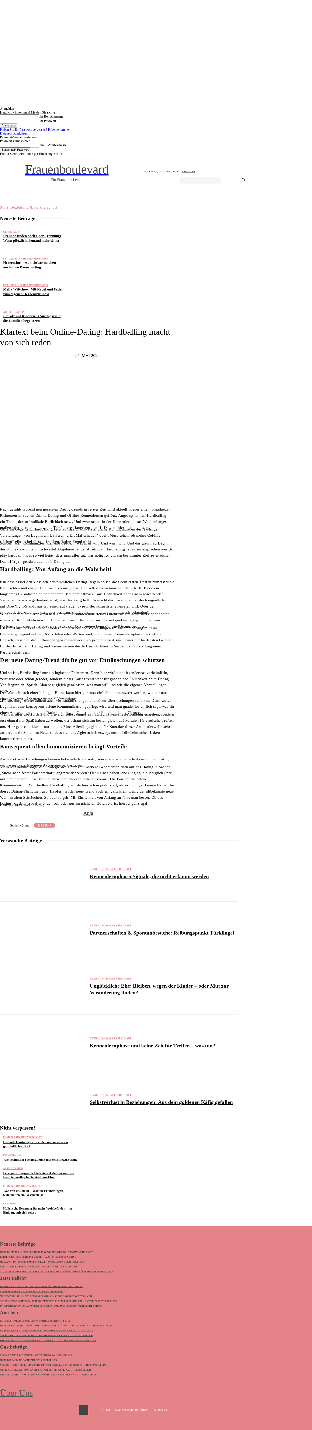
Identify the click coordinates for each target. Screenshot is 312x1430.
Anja (88, 813)
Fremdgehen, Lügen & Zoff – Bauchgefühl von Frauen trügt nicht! (41, 1286)
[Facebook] (71, 493)
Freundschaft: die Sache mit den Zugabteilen (28, 1360)
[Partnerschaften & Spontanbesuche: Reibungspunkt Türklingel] (43, 930)
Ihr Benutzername (51, 116)
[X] (84, 493)
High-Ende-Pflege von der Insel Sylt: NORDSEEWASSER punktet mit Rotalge (46, 1330)
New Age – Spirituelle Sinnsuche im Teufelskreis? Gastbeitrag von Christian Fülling (53, 1365)
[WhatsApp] (109, 493)
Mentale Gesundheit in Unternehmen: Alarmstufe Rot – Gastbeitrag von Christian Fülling (57, 1326)
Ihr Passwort (47, 121)
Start (4, 207)
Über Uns (16, 1393)
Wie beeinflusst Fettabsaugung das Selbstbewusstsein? (40, 1159)
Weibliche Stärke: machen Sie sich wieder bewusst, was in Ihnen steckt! (45, 1370)
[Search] (243, 180)
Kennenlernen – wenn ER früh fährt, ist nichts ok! (31, 1291)
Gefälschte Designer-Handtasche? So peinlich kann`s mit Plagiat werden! (46, 1335)
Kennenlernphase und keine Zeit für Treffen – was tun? (152, 1045)
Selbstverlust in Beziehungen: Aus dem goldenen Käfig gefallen (161, 1102)
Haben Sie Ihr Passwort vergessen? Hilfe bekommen (35, 129)
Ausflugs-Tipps (14, 312)
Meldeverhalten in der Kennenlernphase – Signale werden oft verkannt (46, 1296)
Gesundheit (11, 1204)
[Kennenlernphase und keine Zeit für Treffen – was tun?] (43, 1042)
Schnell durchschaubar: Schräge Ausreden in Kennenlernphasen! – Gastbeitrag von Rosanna (58, 1301)
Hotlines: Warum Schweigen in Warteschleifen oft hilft (36, 1321)
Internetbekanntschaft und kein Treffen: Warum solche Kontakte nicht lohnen (51, 1306)
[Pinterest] (97, 493)
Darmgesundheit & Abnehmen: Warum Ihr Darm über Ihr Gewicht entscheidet (48, 1375)
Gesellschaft (13, 231)
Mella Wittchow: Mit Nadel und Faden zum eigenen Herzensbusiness (42, 1262)
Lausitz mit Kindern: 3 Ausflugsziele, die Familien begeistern (38, 1267)
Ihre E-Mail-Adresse (53, 145)
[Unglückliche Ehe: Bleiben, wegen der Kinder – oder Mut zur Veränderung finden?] (43, 986)
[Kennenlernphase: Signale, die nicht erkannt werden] (43, 873)
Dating (44, 825)
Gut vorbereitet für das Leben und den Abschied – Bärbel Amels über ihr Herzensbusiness (56, 1271)
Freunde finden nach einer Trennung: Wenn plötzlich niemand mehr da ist (46, 1252)
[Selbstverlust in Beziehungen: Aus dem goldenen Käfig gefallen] (43, 1099)
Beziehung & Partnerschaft (33, 207)
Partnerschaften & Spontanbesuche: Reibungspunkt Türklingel (162, 933)
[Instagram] (83, 1410)
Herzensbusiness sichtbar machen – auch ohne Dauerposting (38, 1257)
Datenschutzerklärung (14, 133)
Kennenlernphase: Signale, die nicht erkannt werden (149, 876)
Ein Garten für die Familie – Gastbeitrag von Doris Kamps (36, 1355)
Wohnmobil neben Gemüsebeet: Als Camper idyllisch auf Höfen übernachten (48, 1340)
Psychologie (12, 1155)
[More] (125, 493)
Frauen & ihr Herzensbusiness (25, 258)
